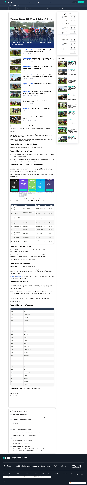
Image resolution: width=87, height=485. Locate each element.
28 (71, 27)
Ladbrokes (18, 276)
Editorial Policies (36, 474)
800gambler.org (8, 481)
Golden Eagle (64, 20)
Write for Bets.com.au (19, 474)
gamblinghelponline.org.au (45, 476)
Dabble (12, 276)
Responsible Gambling (28, 474)
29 (71, 47)
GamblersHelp (16, 481)
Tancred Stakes (13, 6)
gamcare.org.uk (80, 480)
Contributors (81, 474)
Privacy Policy (49, 474)
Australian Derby (56, 8)
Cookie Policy (43, 474)
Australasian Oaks (38, 8)
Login (77, 474)
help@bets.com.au (16, 458)
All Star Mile (29, 8)
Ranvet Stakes (65, 27)
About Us (4, 474)
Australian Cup (47, 8)
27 (71, 23)
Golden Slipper (65, 39)
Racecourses (25, 78)
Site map (71, 474)
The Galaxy (64, 43)
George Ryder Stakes (64, 32)
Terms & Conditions (57, 474)
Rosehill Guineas (65, 35)
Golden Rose (64, 16)
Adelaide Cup (12, 8)
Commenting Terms (65, 474)
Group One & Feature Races (27, 53)
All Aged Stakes (20, 8)
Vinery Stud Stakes (64, 47)
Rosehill (63, 17)
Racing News (25, 61)
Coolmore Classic (65, 23)
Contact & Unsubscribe (10, 474)
